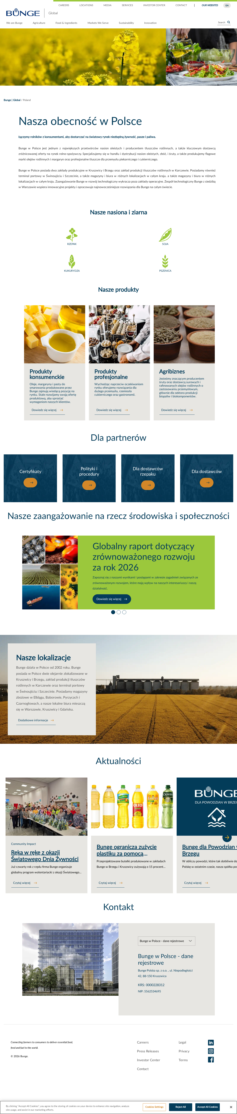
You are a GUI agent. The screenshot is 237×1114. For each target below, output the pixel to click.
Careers (143, 1042)
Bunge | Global (12, 100)
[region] (118, 1107)
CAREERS (64, 5)
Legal (182, 1042)
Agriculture (39, 23)
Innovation (150, 23)
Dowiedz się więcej (44, 410)
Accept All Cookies (207, 1107)
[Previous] (15, 837)
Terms (183, 1060)
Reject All (181, 1107)
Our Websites (210, 5)
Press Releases (148, 1051)
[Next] (227, 837)
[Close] (231, 1107)
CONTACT (181, 5)
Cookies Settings (154, 1107)
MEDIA (107, 5)
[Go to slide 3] (124, 611)
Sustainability (126, 23)
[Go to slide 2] (118, 611)
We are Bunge (14, 23)
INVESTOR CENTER (154, 5)
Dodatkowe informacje (33, 720)
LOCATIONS (86, 5)
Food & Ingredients (66, 23)
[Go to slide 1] (113, 611)
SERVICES (127, 5)
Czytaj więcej (22, 882)
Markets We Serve (98, 23)
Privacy (184, 1051)
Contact (142, 1069)
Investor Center (148, 1060)
